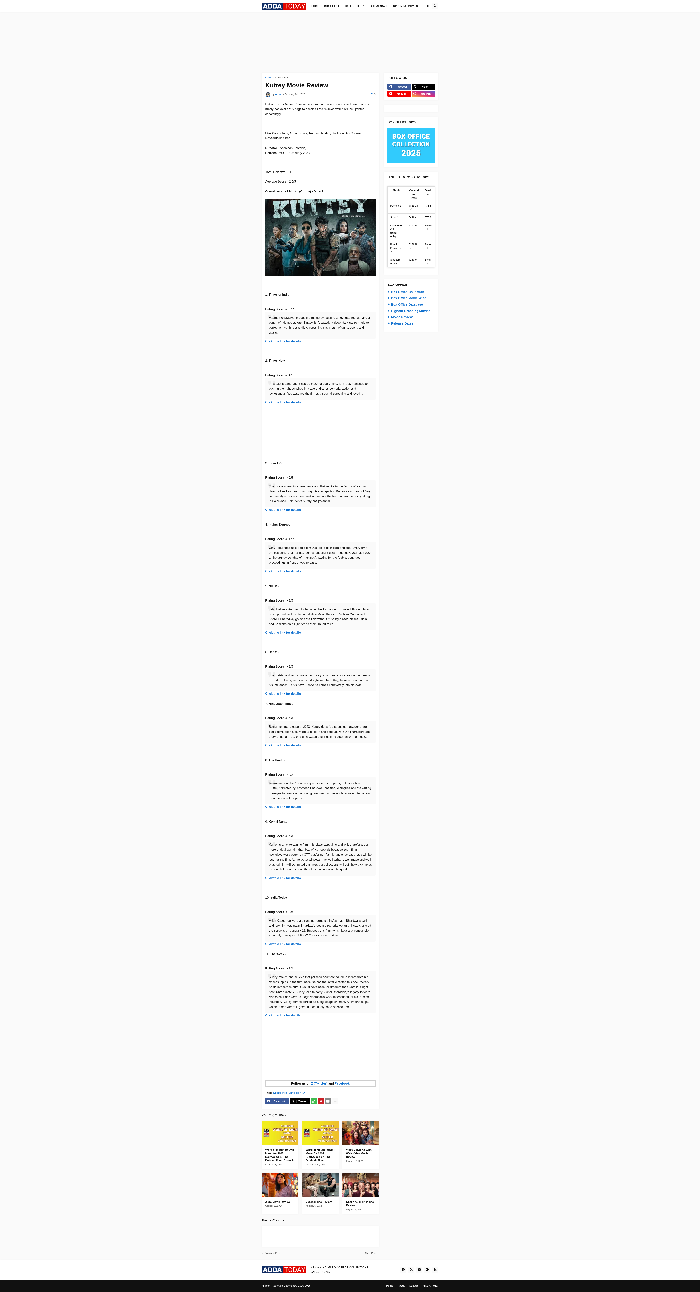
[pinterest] (427, 1270)
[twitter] (411, 1270)
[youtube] (419, 1270)
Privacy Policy (430, 1285)
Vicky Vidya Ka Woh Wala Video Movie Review (359, 1153)
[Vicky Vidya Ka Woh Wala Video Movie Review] (360, 1133)
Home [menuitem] (315, 6)
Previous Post (272, 1253)
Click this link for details (283, 341)
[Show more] (335, 1101)
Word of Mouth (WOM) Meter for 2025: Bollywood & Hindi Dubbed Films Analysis (279, 1155)
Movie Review (297, 1092)
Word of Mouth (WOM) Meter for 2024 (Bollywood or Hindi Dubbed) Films (320, 1155)
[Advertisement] (350, 42)
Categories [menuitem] (353, 6)
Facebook (342, 1083)
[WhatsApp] (314, 1101)
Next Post (370, 1253)
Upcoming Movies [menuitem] (405, 6)
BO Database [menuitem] (379, 6)
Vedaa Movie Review (319, 1201)
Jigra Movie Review (277, 1201)
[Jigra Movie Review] (280, 1185)
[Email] (328, 1101)
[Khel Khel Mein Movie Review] (360, 1185)
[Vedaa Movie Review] (320, 1185)
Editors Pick (282, 77)
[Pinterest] (321, 1101)
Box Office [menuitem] (332, 6)
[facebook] (403, 1270)
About (401, 1285)
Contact (413, 1285)
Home (268, 77)
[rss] (435, 1270)
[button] (427, 6)
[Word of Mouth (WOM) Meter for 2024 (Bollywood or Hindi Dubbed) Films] (320, 1133)
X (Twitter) (319, 1083)
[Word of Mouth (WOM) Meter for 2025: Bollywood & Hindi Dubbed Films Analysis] (280, 1133)
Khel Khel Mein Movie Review (360, 1203)
